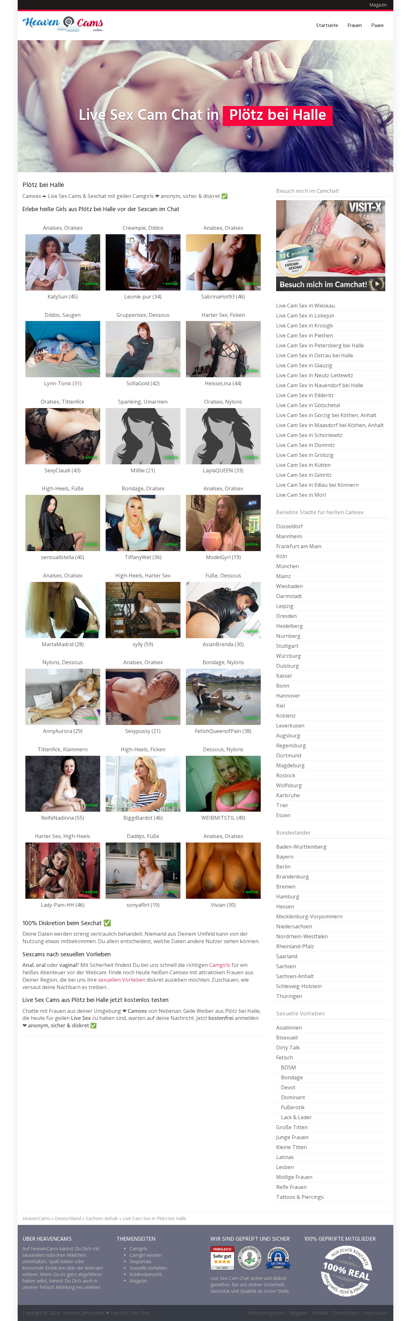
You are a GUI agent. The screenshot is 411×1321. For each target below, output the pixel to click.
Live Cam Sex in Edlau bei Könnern (317, 484)
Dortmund (288, 755)
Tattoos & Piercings (300, 1197)
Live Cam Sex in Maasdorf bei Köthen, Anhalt (330, 425)
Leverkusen (290, 725)
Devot (288, 1087)
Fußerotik (293, 1107)
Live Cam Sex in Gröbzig (305, 455)
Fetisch (284, 1057)
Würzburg (288, 655)
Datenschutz (346, 1313)
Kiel (280, 705)
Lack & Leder (296, 1117)
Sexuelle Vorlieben (148, 1268)
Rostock (285, 775)
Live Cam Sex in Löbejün (305, 315)
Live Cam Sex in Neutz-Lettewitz (314, 375)
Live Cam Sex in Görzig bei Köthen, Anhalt (326, 415)
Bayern (284, 856)
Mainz (283, 576)
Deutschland (68, 1218)
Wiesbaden (289, 586)
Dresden (286, 616)
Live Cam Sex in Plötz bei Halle (154, 1218)
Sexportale (140, 1261)
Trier (282, 805)
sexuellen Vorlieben (121, 979)
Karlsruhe (288, 795)
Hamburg (287, 896)
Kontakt (320, 1313)
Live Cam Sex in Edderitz (305, 395)
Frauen (355, 26)
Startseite (327, 26)
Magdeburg (290, 765)
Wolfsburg (289, 785)
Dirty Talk (288, 1047)
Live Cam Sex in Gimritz (304, 474)
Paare (378, 26)
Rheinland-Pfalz (295, 946)
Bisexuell (287, 1037)
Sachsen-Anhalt (295, 976)
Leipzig (284, 606)
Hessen (285, 906)
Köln (281, 556)
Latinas (285, 1157)
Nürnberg (288, 635)
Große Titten (292, 1127)
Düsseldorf (289, 526)
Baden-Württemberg (301, 846)
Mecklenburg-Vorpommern (309, 916)
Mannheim (289, 536)
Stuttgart (287, 645)
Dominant (293, 1097)
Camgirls (219, 964)
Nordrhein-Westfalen (302, 936)
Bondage (292, 1077)
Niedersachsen (294, 926)
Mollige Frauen (294, 1177)
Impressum (375, 1313)
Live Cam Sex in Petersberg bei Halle (320, 345)
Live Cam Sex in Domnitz (305, 445)
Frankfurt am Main (298, 546)
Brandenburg (292, 876)
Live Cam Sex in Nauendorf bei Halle (319, 385)
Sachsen (286, 966)
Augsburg (288, 735)
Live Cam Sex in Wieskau (305, 305)
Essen (283, 815)
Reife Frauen (291, 1187)
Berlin (283, 866)
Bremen (285, 886)
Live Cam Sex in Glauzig (304, 365)
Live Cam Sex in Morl (301, 494)
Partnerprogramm (266, 1313)
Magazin (378, 5)
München (287, 566)
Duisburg (287, 665)
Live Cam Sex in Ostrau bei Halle (314, 355)
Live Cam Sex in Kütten (303, 465)
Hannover (288, 695)
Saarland (286, 956)
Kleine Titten (291, 1147)
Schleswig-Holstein (299, 986)
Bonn (282, 685)
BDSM (288, 1067)
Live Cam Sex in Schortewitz (309, 435)
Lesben (285, 1167)
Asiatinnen (289, 1027)
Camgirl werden (145, 1255)
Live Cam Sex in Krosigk (304, 325)
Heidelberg (289, 625)
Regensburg (291, 745)
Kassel (284, 675)
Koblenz (286, 715)
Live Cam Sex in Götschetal (308, 405)
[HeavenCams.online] (66, 25)
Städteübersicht (145, 1274)
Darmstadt (289, 596)
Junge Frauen (292, 1137)
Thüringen (289, 996)
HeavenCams (36, 1218)
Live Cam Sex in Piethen (304, 335)
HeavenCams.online (83, 1313)
